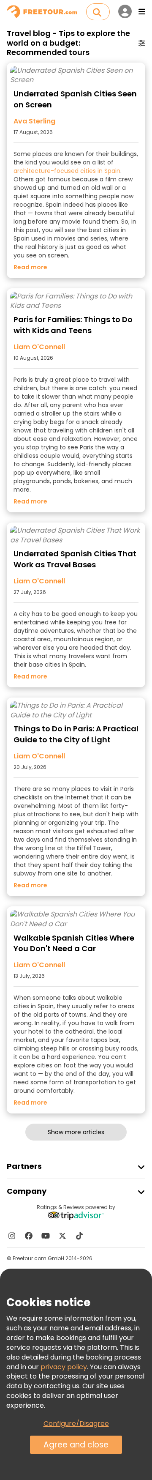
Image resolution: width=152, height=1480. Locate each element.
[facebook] (29, 1236)
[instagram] (12, 1236)
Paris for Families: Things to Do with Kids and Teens (73, 325)
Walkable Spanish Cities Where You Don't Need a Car (74, 943)
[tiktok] (79, 1236)
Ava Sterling (34, 121)
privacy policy (64, 1367)
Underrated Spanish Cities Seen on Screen (75, 99)
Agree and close (76, 1444)
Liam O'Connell (39, 347)
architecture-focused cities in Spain (67, 171)
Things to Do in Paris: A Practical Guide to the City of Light (76, 734)
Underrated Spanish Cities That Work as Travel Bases (75, 559)
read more (30, 267)
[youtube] (46, 1236)
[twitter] (62, 1236)
